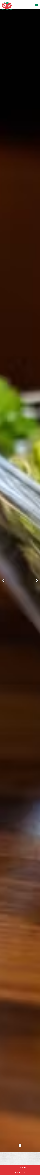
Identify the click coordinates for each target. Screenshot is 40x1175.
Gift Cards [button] (20, 1172)
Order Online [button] (20, 1167)
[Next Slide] (36, 580)
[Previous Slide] (3, 580)
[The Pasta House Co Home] (7, 6)
